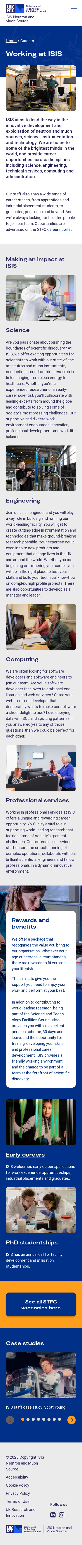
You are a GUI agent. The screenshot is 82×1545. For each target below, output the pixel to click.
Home (11, 40)
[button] (22, 1419)
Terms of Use (18, 1501)
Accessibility (17, 1477)
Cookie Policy (17, 1485)
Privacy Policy (18, 1493)
